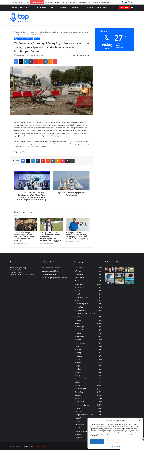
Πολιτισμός (79, 421)
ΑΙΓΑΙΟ (77, 323)
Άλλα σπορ (80, 287)
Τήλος (78, 369)
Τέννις (78, 320)
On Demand (79, 274)
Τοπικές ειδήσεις (82, 405)
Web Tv (77, 281)
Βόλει (78, 291)
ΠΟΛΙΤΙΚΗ (53, 8)
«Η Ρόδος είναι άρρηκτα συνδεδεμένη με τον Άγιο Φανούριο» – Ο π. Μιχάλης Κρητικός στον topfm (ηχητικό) (24, 237)
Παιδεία (79, 398)
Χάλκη (78, 372)
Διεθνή (78, 294)
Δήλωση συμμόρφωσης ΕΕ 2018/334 (54, 278)
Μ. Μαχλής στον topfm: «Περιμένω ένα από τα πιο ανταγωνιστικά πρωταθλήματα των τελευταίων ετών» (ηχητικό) (50, 237)
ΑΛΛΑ (113, 8)
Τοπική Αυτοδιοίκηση (82, 431)
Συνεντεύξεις (79, 425)
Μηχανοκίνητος (82, 297)
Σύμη (78, 366)
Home (17, 32)
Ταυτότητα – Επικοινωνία (51, 268)
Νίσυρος (79, 356)
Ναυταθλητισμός (82, 304)
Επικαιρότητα (79, 392)
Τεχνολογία (79, 428)
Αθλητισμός (79, 284)
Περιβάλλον (80, 402)
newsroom (20, 56)
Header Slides (79, 268)
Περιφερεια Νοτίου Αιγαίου (29, 32)
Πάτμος (79, 359)
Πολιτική (78, 418)
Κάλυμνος (79, 333)
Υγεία (78, 408)
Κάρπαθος (80, 336)
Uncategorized (80, 278)
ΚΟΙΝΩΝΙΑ (63, 8)
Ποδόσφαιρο (81, 310)
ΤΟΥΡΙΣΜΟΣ (89, 8)
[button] (140, 420)
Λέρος (78, 353)
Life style (78, 271)
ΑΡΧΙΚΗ (14, 8)
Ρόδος (37, 39)
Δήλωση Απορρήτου (115, 446)
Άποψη (77, 376)
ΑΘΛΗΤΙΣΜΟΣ (102, 8)
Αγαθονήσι (80, 327)
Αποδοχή (96, 442)
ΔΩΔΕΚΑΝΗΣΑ (25, 8)
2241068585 (17, 270)
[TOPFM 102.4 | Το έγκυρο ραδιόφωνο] (19, 17)
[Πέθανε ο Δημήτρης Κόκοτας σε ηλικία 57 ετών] (119, 281)
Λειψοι (78, 349)
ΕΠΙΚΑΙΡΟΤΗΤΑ (76, 8)
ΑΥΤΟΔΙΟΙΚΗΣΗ (40, 8)
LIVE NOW (124, 8)
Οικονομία (78, 411)
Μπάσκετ (79, 300)
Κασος (78, 340)
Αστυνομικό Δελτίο (81, 379)
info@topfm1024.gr (20, 268)
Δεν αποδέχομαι (112, 442)
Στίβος (78, 317)
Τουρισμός (78, 438)
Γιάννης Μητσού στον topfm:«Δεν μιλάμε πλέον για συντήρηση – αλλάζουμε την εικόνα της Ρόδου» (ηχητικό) (77, 236)
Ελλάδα (77, 385)
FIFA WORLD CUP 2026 (86, 313)
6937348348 (18, 272)
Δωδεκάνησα (81, 389)
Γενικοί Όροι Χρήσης (49, 274)
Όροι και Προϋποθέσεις (50, 271)
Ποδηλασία (80, 307)
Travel (78, 434)
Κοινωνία (78, 395)
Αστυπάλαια (80, 330)
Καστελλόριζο (81, 343)
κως (77, 346)
